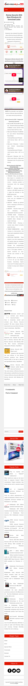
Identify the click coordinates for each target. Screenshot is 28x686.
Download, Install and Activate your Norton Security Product (17, 316)
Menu (6, 9)
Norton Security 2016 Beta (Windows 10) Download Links (14, 17)
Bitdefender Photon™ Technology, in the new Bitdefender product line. (17, 601)
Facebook (14, 300)
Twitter (8, 302)
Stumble (8, 304)
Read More (17, 328)
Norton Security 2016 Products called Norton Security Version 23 (17, 367)
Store (5, 643)
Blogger (16, 683)
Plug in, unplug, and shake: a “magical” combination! (17, 473)
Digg (14, 304)
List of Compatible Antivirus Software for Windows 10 (17, 491)
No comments (9, 29)
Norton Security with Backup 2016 (13, 27)
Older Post (21, 384)
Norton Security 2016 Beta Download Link (14, 166)
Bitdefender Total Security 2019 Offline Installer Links (17, 568)
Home (14, 384)
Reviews (6, 653)
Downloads (7, 650)
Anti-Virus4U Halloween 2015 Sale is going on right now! (17, 618)
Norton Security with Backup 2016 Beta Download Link (14, 168)
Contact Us (7, 656)
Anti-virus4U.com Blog (17, 682)
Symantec (6, 28)
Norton (8, 25)
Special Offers (8, 647)
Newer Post (7, 384)
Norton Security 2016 (17, 25)
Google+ (14, 302)
